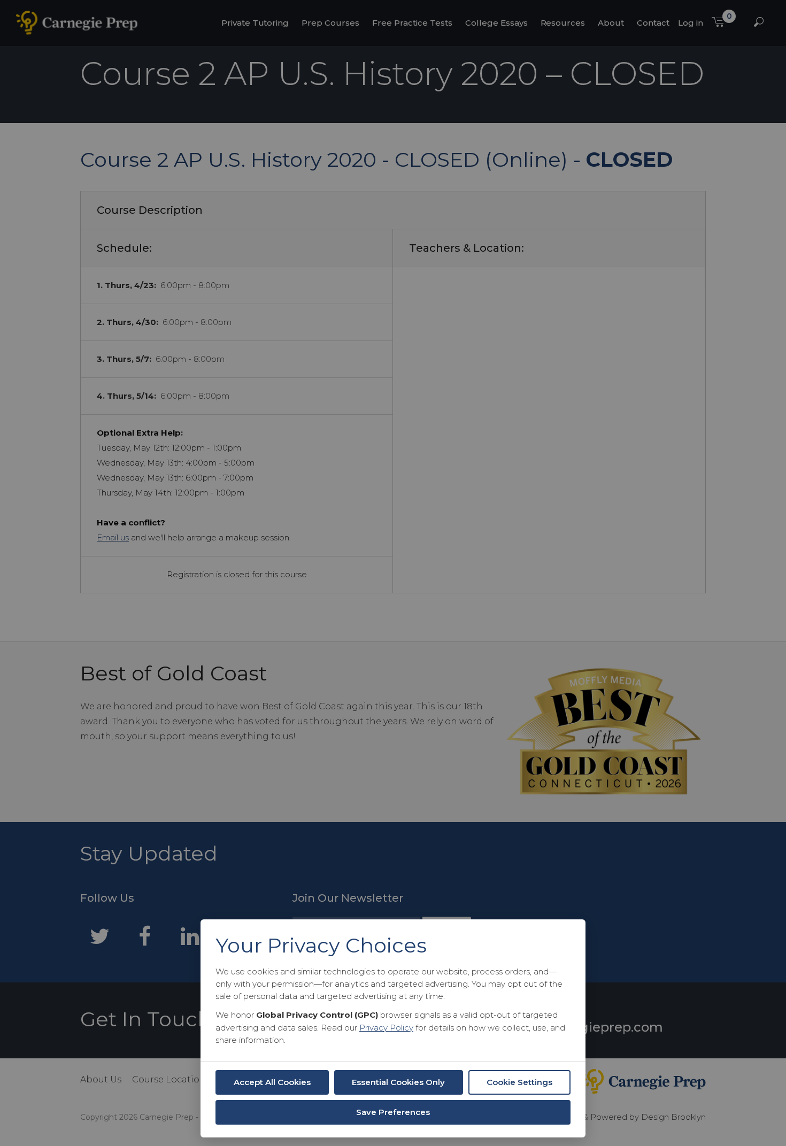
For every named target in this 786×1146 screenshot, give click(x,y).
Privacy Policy (386, 1028)
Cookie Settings (519, 1082)
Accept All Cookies (272, 1082)
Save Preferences (393, 1112)
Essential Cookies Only (398, 1082)
